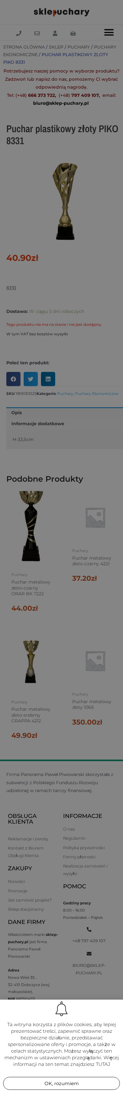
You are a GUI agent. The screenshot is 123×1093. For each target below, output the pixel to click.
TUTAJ (103, 1064)
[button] (61, 1083)
